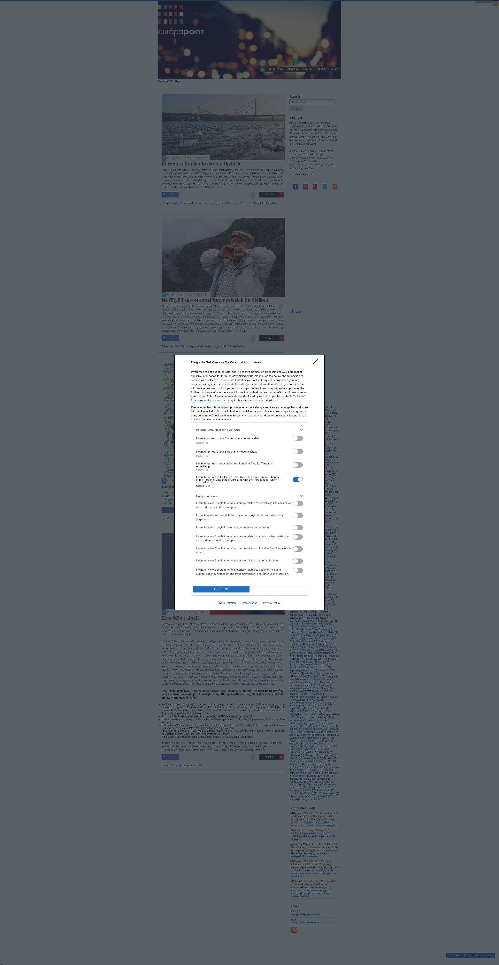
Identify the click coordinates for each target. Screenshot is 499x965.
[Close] (317, 362)
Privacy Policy (271, 602)
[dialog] (249, 482)
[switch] (298, 438)
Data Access (249, 602)
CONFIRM (221, 589)
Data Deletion (227, 602)
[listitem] (249, 430)
